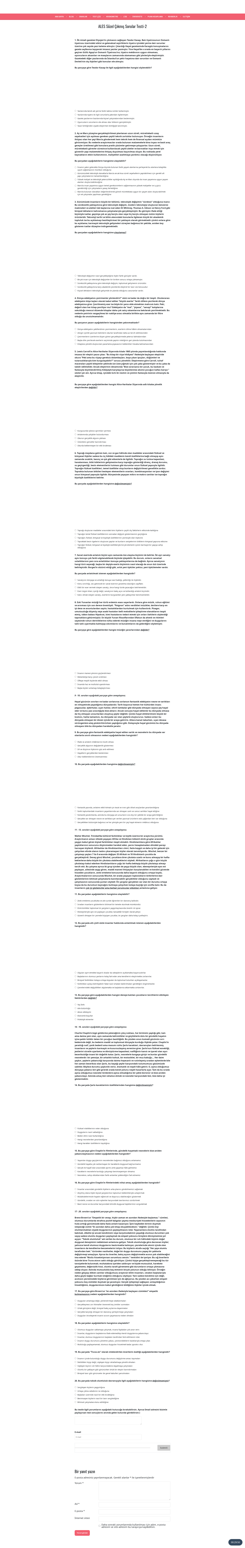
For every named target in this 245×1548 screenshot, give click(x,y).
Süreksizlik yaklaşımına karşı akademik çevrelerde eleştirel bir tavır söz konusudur (112, 287)
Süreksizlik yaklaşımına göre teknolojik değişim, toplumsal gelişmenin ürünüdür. (111, 283)
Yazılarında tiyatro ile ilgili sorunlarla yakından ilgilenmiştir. (102, 114)
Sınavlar (83, 16)
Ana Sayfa (59, 16)
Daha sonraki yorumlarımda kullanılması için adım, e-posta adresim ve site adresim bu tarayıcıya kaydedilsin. (133, 1525)
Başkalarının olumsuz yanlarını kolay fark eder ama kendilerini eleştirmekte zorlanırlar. (114, 976)
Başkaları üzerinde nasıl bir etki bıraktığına (95, 1395)
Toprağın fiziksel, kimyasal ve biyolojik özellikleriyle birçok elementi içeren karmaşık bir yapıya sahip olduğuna (120, 546)
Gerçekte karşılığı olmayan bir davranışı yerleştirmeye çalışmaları (105, 1312)
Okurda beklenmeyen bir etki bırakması (94, 445)
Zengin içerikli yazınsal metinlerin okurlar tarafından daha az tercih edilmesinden (112, 333)
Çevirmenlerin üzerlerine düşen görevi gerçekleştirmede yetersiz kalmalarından (111, 336)
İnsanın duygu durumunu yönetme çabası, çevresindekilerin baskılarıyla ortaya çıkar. (113, 1341)
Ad (77, 1503)
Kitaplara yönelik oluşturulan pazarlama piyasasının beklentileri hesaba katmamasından (115, 344)
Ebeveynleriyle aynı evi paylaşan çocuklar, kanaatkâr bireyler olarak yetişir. (109, 912)
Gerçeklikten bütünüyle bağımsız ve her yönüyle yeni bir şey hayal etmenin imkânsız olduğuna (118, 822)
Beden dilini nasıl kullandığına (90, 1136)
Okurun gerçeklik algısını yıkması (91, 438)
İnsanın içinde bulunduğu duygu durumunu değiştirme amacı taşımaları (108, 1358)
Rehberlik (172, 16)
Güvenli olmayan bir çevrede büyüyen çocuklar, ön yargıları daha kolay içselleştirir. (112, 915)
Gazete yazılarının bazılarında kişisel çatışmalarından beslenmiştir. (106, 118)
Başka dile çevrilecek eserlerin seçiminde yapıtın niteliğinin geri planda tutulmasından (114, 340)
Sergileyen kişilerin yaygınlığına (91, 1387)
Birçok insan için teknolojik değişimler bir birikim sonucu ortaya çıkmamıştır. (110, 279)
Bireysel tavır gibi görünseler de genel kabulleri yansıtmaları (103, 1373)
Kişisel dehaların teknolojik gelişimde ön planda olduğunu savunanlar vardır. (110, 290)
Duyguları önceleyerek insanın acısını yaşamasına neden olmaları (105, 1315)
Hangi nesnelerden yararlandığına (92, 1139)
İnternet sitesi (82, 1518)
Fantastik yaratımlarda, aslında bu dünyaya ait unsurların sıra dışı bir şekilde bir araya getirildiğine (120, 815)
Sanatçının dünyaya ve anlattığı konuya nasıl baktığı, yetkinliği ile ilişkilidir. (109, 580)
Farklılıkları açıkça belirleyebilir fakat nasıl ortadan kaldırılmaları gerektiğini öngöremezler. (116, 984)
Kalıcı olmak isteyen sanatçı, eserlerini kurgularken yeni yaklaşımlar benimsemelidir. (113, 595)
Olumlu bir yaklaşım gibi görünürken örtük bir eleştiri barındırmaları (107, 1369)
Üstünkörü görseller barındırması (91, 442)
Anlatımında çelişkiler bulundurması (93, 434)
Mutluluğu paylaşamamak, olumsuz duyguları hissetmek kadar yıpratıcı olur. (110, 1344)
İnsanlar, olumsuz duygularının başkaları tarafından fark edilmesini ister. (108, 1337)
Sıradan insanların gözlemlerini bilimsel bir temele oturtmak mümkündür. (109, 904)
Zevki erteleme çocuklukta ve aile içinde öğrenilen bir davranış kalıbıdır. (108, 900)
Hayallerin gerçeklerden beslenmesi (92, 753)
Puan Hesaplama (155, 16)
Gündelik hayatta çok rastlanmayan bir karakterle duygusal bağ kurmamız (109, 1164)
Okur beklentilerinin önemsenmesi (92, 756)
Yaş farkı (81, 1004)
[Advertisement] (122, 91)
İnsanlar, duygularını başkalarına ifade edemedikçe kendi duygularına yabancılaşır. (113, 1333)
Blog (71, 16)
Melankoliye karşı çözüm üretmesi (92, 677)
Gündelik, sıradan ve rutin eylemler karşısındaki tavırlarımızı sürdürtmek (108, 1200)
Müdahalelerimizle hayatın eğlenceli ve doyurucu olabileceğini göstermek (109, 1196)
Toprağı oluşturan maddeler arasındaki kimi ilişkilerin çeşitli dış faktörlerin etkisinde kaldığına (117, 530)
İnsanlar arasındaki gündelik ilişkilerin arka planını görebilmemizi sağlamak (110, 1189)
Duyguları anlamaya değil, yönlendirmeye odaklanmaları (101, 1301)
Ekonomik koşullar (85, 1016)
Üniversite (137, 16)
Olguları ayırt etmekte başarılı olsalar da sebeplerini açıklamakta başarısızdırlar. (111, 972)
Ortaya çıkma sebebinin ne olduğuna (93, 1391)
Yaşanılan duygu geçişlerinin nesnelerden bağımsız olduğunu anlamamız (109, 1160)
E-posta (80, 1511)
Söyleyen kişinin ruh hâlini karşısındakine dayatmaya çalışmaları (105, 1366)
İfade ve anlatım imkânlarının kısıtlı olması (95, 742)
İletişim (186, 16)
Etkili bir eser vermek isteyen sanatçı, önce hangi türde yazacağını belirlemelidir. (111, 587)
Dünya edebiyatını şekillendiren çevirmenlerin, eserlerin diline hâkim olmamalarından (114, 329)
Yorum (79, 1483)
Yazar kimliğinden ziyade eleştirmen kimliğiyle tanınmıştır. (102, 126)
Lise (125, 16)
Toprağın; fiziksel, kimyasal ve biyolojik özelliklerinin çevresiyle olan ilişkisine (110, 538)
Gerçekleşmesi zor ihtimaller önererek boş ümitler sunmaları (103, 1304)
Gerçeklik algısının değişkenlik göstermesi (95, 745)
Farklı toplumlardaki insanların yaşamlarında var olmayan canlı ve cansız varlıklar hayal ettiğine (118, 811)
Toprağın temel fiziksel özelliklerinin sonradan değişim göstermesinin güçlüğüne (112, 534)
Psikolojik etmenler (85, 1019)
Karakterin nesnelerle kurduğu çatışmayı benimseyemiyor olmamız (106, 1171)
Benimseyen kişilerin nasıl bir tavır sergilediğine (98, 1398)
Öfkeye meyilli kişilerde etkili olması (92, 680)
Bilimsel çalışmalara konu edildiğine (92, 1402)
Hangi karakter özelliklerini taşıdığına (93, 1143)
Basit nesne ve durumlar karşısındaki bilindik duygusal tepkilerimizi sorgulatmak (112, 1204)
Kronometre (112, 16)
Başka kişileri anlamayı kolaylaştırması (93, 688)
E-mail (78, 1432)
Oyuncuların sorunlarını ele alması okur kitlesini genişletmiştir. (104, 122)
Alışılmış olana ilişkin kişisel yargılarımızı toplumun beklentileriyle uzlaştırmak (110, 1193)
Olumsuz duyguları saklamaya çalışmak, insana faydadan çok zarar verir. (108, 1329)
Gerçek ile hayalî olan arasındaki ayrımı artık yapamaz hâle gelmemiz (107, 1168)
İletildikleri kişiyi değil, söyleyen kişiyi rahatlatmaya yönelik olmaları (106, 1362)
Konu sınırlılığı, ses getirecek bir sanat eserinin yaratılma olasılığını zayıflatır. (110, 584)
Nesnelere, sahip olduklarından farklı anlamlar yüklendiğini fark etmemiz (108, 1175)
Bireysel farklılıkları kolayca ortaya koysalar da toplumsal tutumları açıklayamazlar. (112, 980)
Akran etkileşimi (84, 1012)
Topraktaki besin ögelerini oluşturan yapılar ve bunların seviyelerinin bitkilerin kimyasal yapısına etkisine (122, 541)
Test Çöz (97, 16)
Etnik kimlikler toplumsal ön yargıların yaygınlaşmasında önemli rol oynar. (109, 908)
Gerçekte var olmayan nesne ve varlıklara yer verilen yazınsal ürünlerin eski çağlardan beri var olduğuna (122, 818)
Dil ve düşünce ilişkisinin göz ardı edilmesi (95, 749)
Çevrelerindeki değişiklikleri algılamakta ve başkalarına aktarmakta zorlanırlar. (110, 987)
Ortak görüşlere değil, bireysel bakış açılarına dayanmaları (102, 1308)
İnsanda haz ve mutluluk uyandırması (93, 684)
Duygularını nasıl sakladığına (89, 1132)
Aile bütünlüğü (83, 1008)
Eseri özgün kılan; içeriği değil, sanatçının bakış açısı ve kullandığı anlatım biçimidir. (113, 591)
